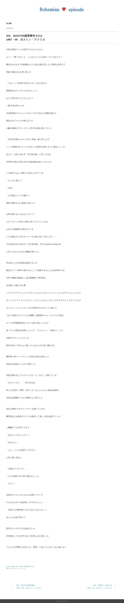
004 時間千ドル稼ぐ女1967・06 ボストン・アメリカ (99, 586)
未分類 (9, 23)
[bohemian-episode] (62, 5)
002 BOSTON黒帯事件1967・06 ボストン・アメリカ (28, 586)
